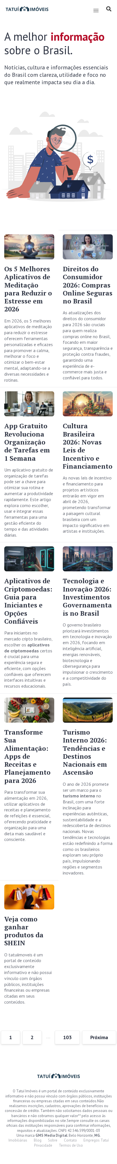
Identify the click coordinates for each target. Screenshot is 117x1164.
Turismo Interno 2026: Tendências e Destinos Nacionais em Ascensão (85, 752)
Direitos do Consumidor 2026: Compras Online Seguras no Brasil (87, 284)
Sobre (52, 1140)
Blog (37, 1140)
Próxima (99, 1037)
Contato (70, 1140)
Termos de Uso (71, 1145)
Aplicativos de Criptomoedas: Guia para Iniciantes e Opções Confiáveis (28, 600)
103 (67, 1037)
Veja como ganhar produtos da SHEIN (23, 931)
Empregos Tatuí (96, 1140)
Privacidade (43, 1145)
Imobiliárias (18, 1140)
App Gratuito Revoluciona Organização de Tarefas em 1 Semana (27, 441)
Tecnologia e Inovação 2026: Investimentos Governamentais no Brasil (87, 596)
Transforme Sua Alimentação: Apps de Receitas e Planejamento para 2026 (27, 756)
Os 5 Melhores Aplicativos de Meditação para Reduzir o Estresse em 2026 (28, 288)
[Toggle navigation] (95, 10)
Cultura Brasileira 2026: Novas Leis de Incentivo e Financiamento (87, 445)
